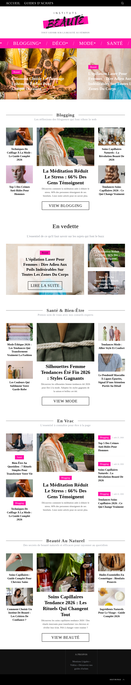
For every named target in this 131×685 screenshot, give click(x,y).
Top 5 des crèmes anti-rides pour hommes (19, 190)
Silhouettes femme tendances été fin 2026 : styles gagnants (65, 372)
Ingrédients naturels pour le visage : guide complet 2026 (111, 613)
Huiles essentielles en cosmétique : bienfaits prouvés (112, 578)
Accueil (13, 3)
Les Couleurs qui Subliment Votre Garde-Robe (19, 386)
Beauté (16, 72)
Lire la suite (45, 285)
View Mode (65, 401)
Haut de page (115, 680)
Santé (19, 457)
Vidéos (73, 665)
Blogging (65, 478)
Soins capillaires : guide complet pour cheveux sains (19, 578)
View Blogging (65, 205)
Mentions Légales (80, 661)
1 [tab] (119, 72)
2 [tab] (74, 268)
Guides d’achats (38, 3)
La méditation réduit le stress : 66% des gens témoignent (65, 176)
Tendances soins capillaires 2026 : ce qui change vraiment (111, 190)
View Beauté (65, 637)
